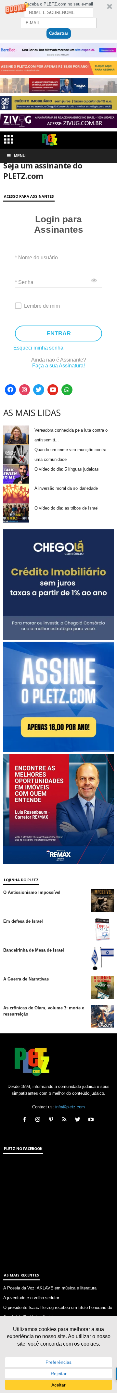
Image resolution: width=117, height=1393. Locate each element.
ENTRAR (58, 333)
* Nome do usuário (36, 257)
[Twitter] (39, 390)
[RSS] (65, 1120)
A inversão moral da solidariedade (66, 488)
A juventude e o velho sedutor (31, 1297)
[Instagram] (25, 390)
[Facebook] (10, 390)
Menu (20, 156)
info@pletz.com (70, 1106)
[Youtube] (53, 390)
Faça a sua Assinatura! (58, 365)
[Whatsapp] (67, 390)
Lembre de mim (42, 306)
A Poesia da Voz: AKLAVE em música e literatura (50, 1288)
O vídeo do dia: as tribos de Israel (66, 508)
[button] (58, 20)
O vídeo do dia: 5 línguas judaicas (66, 469)
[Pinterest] (52, 1120)
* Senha (24, 282)
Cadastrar (58, 33)
